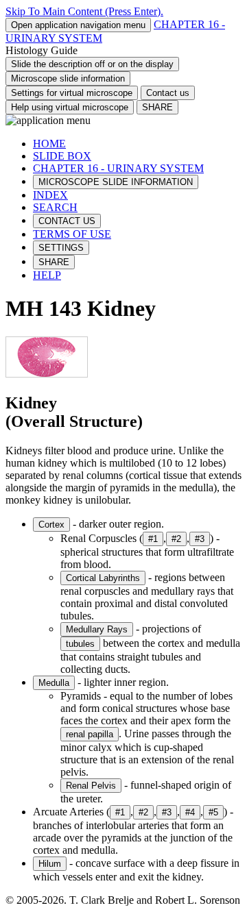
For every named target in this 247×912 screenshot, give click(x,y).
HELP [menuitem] (47, 275)
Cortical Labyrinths (103, 578)
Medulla (53, 683)
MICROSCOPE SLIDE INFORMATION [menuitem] (115, 182)
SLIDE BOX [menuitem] (62, 156)
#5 (213, 812)
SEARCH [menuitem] (55, 207)
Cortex (51, 524)
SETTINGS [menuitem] (61, 248)
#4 (190, 812)
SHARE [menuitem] (53, 262)
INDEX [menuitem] (50, 195)
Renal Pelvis (91, 785)
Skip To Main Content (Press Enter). (84, 11)
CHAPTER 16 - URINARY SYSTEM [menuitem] (118, 168)
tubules (80, 644)
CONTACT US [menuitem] (66, 221)
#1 (153, 539)
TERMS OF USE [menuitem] (72, 234)
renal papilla (89, 734)
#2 (176, 539)
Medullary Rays (97, 629)
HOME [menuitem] (49, 143)
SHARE (157, 107)
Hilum (49, 864)
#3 (199, 539)
